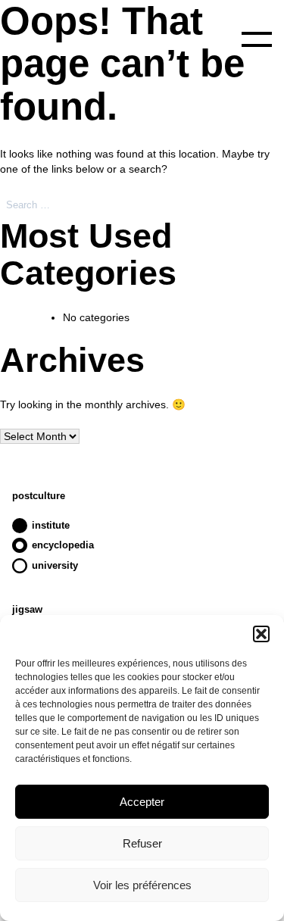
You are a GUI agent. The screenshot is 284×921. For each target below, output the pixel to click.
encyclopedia (63, 545)
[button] (261, 634)
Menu (257, 39)
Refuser (142, 843)
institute (51, 525)
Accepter (142, 801)
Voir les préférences (142, 885)
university (55, 565)
